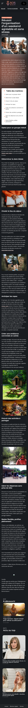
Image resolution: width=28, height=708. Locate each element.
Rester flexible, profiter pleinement (12, 121)
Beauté (4, 659)
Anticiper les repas (10, 104)
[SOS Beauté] (11, 3)
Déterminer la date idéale (12, 97)
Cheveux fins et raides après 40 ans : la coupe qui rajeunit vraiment (14, 661)
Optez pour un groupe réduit (13, 94)
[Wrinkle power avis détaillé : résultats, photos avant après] (14, 680)
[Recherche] (24, 3)
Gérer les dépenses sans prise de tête (14, 116)
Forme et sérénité (6, 17)
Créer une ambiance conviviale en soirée (14, 108)
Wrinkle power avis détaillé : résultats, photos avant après (14, 694)
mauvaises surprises (7, 250)
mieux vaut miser (7, 153)
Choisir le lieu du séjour (12, 101)
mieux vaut (5, 306)
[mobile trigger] (3, 3)
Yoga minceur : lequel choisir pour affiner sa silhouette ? (13, 619)
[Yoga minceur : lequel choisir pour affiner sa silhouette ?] (14, 609)
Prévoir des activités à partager (14, 112)
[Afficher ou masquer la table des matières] (24, 91)
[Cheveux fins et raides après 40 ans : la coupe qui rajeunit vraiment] (14, 647)
